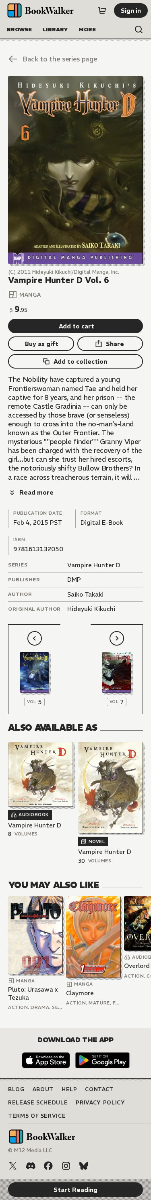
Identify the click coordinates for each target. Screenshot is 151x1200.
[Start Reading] (75, 170)
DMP (74, 579)
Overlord (137, 966)
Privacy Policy (100, 1102)
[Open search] (139, 30)
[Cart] (102, 10)
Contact (99, 1089)
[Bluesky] (84, 1166)
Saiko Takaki (85, 594)
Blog (16, 1089)
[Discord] (30, 1166)
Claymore (80, 993)
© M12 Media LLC (30, 1150)
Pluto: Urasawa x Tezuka (33, 993)
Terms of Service (37, 1116)
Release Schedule (38, 1102)
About (43, 1089)
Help (69, 1089)
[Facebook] (48, 1166)
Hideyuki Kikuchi (91, 609)
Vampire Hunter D (93, 565)
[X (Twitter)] (13, 1166)
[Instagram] (66, 1166)
